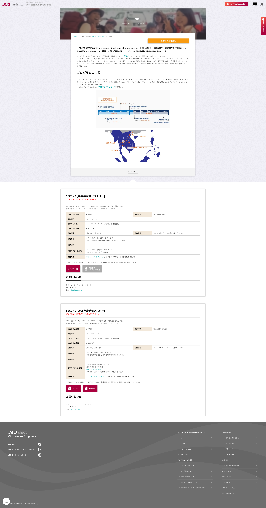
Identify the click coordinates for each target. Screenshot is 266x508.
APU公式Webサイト (229, 493)
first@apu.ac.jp (76, 290)
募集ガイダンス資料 (93, 369)
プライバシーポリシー (229, 488)
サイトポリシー (227, 482)
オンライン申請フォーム (95, 257)
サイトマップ (226, 477)
